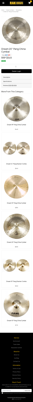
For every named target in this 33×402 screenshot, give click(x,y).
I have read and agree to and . (17, 393)
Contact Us (16, 361)
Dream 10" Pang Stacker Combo (16, 281)
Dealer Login (16, 71)
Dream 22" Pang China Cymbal (16, 242)
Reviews (5, 85)
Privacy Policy (16, 372)
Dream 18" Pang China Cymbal (16, 125)
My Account (16, 341)
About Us (16, 355)
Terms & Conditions (18, 393)
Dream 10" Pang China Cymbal (16, 321)
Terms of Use (17, 368)
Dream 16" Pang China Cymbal (16, 203)
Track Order (16, 344)
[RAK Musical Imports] (16, 3)
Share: (3, 55)
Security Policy (16, 378)
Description (6, 77)
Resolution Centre (16, 347)
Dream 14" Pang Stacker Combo (16, 164)
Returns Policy (16, 375)
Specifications (7, 81)
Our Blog (16, 358)
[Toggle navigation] (3, 3)
